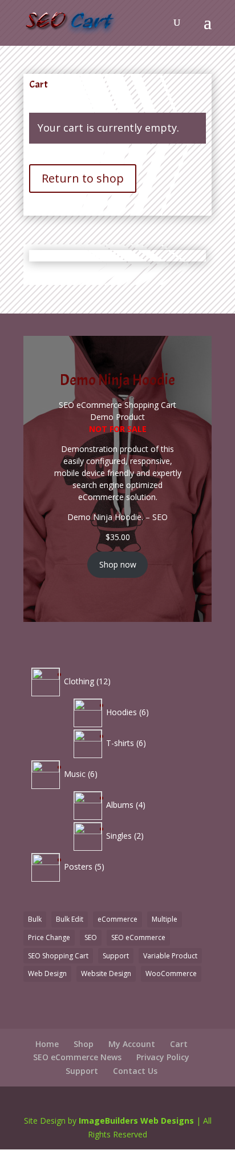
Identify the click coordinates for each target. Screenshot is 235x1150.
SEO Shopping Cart (58, 956)
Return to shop (83, 178)
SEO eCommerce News (77, 1057)
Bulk (35, 919)
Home (47, 1043)
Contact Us (135, 1070)
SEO (90, 937)
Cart (179, 1043)
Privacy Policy (162, 1057)
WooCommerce (171, 973)
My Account (131, 1043)
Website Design (106, 973)
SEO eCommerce (138, 937)
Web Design (47, 973)
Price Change (49, 937)
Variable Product (170, 956)
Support (116, 956)
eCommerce (117, 919)
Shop (84, 1043)
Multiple (164, 919)
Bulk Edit (69, 919)
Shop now (117, 564)
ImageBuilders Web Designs (136, 1120)
